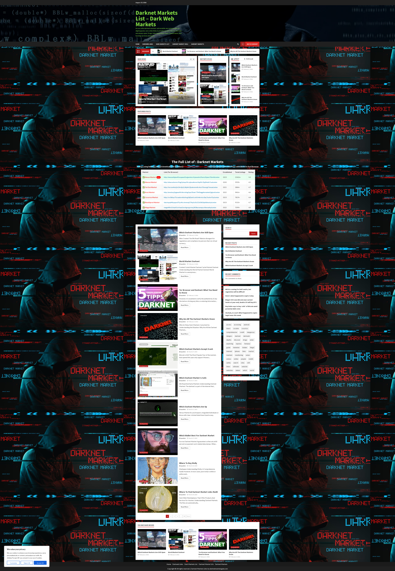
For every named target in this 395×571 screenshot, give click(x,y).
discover (237, 340)
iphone (237, 351)
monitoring (239, 355)
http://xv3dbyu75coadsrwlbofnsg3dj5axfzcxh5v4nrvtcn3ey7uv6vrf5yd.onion (191, 197)
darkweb (246, 336)
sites (242, 363)
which (245, 370)
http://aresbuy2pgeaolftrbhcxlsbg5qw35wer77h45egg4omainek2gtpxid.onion (192, 192)
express (238, 344)
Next (188, 516)
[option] (166, 83)
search (236, 363)
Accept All (40, 563)
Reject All (27, 563)
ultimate (236, 366)
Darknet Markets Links (199, 569)
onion (248, 355)
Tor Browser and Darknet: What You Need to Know (154, 51)
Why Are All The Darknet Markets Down (193, 51)
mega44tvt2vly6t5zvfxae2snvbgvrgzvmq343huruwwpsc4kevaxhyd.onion (190, 207)
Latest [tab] (236, 59)
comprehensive (231, 332)
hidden (244, 347)
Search (228, 228)
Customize (13, 563)
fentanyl (247, 344)
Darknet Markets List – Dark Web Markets (157, 18)
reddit (251, 359)
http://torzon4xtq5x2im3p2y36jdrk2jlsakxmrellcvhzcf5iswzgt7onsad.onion (191, 187)
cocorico (245, 328)
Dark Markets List (162, 44)
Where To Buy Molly (158, 470)
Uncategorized (143, 95)
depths (228, 340)
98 (184, 516)
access (228, 325)
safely (228, 363)
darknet (237, 336)
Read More (184, 247)
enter (252, 340)
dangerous (250, 332)
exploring (229, 344)
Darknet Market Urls (180, 44)
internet (229, 351)
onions (228, 359)
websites (229, 370)
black (228, 328)
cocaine (236, 328)
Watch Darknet (252, 44)
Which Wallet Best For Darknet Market (158, 441)
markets (229, 355)
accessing (237, 325)
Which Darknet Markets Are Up (158, 412)
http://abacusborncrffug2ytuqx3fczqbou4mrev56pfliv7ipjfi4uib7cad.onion (190, 182)
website (244, 366)
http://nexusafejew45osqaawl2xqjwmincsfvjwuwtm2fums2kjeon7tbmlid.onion (191, 177)
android (246, 325)
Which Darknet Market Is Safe (158, 384)
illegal (252, 347)
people (243, 359)
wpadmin (143, 102)
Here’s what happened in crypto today (239, 296)
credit (242, 332)
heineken (236, 347)
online (236, 359)
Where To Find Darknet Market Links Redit (158, 499)
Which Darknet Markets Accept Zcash (227, 51)
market (251, 351)
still (248, 363)
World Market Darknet (235, 78)
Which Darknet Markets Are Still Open (235, 67)
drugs (245, 340)
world (252, 370)
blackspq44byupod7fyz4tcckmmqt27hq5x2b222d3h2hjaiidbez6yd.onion (190, 202)
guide (228, 347)
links (244, 351)
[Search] (238, 44)
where (238, 370)
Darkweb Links (147, 44)
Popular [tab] (249, 59)
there (228, 366)
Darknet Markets (197, 44)
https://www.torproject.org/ (196, 166)
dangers (229, 336)
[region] (26, 556)
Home (137, 44)
